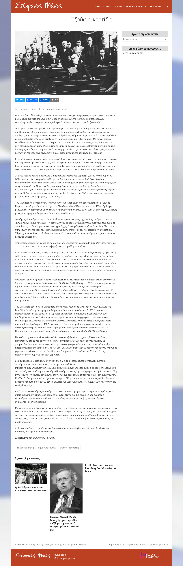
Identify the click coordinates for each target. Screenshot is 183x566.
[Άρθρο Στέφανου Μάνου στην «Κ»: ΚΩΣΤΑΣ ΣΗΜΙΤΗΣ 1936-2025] (31, 473)
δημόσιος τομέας (47, 447)
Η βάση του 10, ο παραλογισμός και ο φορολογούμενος (137, 544)
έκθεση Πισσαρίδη (69, 447)
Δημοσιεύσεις (49, 109)
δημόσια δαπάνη (25, 447)
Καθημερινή (61, 109)
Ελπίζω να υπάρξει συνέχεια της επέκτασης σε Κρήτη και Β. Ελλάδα (50, 544)
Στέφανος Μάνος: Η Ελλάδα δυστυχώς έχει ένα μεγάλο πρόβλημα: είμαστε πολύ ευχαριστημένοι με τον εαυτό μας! (64, 523)
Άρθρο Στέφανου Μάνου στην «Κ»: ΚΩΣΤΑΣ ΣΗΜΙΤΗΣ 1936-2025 (30, 489)
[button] (167, 6)
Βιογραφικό (60, 554)
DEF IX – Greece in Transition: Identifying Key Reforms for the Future (100, 468)
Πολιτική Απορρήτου (65, 558)
